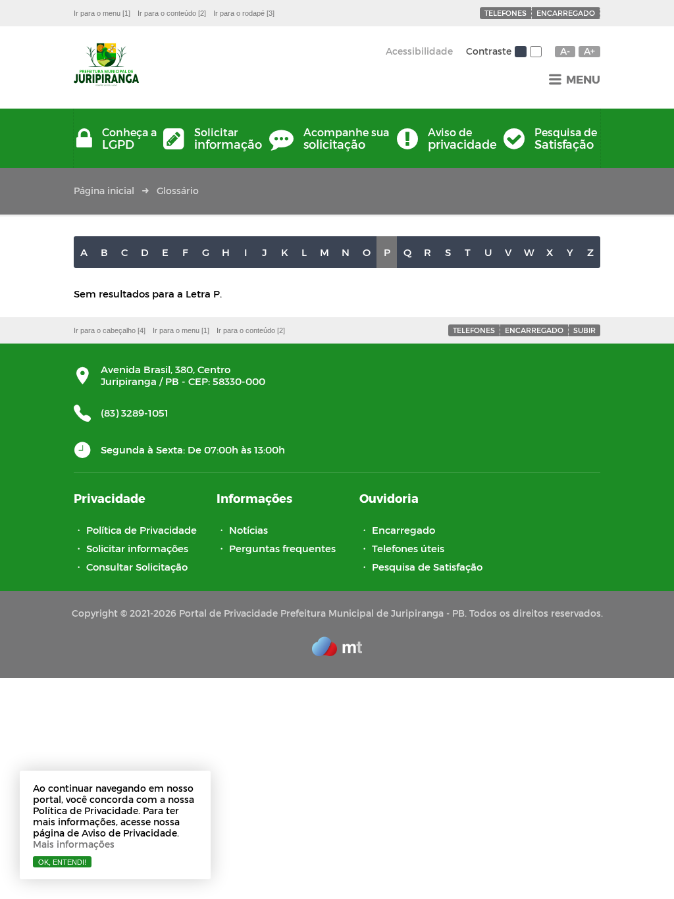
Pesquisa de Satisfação (427, 567)
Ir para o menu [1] (102, 13)
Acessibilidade (419, 51)
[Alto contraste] (536, 51)
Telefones (505, 13)
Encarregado (565, 13)
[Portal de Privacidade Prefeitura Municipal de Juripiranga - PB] (106, 65)
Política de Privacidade (141, 530)
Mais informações (74, 844)
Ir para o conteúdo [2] (172, 13)
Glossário (178, 190)
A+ (589, 51)
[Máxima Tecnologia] (337, 652)
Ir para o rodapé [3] (243, 13)
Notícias (248, 530)
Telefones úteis (408, 548)
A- (565, 51)
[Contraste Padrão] (521, 51)
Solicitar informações (137, 548)
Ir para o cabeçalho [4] (109, 330)
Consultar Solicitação (137, 567)
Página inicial (104, 190)
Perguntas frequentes (282, 548)
